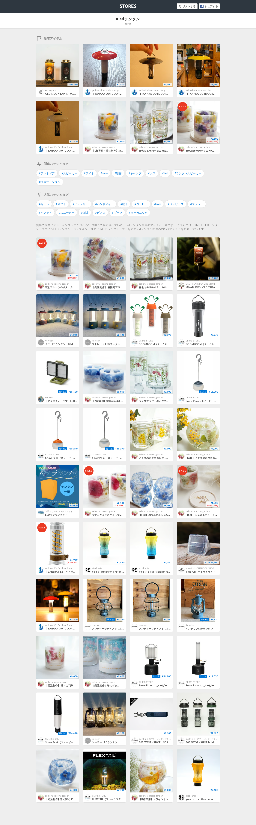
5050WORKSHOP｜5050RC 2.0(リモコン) (164, 742)
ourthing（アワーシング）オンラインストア (160, 739)
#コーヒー (141, 204)
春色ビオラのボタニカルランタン (204, 150)
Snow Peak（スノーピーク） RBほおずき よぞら (214, 400)
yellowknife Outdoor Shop (105, 90)
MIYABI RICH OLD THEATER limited (207, 287)
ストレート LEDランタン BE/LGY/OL (114, 344)
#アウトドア (47, 173)
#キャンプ (134, 173)
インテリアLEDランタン (199, 628)
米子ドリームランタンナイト (59, 511)
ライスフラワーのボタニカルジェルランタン (164, 400)
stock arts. (97, 568)
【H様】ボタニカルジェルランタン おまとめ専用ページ (170, 514)
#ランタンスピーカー (187, 173)
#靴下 (124, 204)
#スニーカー (66, 212)
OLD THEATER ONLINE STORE (200, 284)
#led (165, 173)
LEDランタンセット (56, 514)
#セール (44, 204)
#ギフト (61, 204)
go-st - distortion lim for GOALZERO (162, 571)
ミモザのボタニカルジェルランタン (159, 457)
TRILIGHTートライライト (201, 571)
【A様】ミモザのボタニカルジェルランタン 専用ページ (217, 457)
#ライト (89, 173)
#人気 (151, 173)
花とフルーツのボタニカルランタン (65, 287)
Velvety (49, 340)
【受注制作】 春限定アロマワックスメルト (116, 287)
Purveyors (50, 90)
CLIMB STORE (146, 340)
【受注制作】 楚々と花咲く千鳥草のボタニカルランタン (77, 685)
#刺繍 (84, 212)
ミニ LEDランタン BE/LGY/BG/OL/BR (68, 344)
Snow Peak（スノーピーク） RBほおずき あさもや (122, 457)
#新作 (118, 173)
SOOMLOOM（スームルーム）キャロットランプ (167, 344)
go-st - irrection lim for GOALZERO (114, 571)
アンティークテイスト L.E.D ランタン (113, 628)
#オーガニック (138, 212)
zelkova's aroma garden (104, 147)
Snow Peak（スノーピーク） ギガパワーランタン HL (170, 685)
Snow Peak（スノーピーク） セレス (66, 742)
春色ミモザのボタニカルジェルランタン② (162, 150)
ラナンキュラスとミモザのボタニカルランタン (118, 514)
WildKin (49, 397)
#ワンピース (175, 204)
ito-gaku (96, 625)
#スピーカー (69, 173)
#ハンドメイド (104, 204)
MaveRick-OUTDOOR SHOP (200, 568)
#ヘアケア (45, 212)
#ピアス (100, 212)
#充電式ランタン (49, 182)
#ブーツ (117, 212)
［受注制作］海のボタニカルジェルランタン (117, 685)
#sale (157, 204)
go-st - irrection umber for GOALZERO (210, 799)
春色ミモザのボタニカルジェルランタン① (162, 287)
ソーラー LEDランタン (105, 742)
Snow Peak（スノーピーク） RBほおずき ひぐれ (74, 457)
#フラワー (196, 204)
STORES (122, 5)
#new (104, 173)
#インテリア (80, 204)
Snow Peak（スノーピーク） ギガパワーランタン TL (217, 685)
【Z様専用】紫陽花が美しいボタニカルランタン (119, 400)
